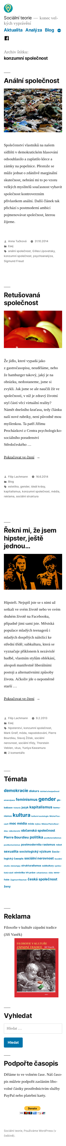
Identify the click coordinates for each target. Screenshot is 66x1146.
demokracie (16, 790)
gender (24, 486)
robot (59, 844)
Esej (10, 246)
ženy (7, 886)
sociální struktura (27, 496)
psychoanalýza (43, 256)
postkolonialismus (52, 838)
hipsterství (15, 728)
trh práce (31, 872)
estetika (13, 486)
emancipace (9, 800)
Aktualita (13, 30)
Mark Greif (11, 733)
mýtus (38, 824)
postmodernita (31, 844)
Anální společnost (31, 81)
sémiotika (19, 872)
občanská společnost (38, 830)
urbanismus (42, 873)
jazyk (25, 807)
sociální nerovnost (39, 858)
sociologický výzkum (35, 851)
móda (23, 733)
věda (50, 873)
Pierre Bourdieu (16, 837)
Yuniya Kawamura (34, 748)
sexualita (11, 851)
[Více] (59, 31)
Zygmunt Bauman (18, 880)
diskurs (34, 791)
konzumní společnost (18, 256)
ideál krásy (38, 486)
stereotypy (15, 866)
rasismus (48, 844)
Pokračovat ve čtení (22, 457)
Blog (49, 30)
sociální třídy (26, 743)
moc (12, 823)
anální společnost (19, 251)
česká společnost (42, 879)
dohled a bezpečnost (49, 791)
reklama (9, 496)
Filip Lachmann (18, 476)
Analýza (33, 30)
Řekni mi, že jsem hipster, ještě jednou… (30, 538)
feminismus (26, 799)
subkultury (48, 865)
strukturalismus (31, 865)
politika (36, 837)
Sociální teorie (18, 17)
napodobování (37, 733)
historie (17, 808)
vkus (17, 748)
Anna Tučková (17, 241)
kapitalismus (12, 491)
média (55, 491)
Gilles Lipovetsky (43, 251)
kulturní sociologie (40, 816)
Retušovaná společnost (22, 299)
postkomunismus (12, 845)
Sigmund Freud (14, 261)
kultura (21, 815)
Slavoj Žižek (25, 738)
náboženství (14, 831)
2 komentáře (16, 752)
